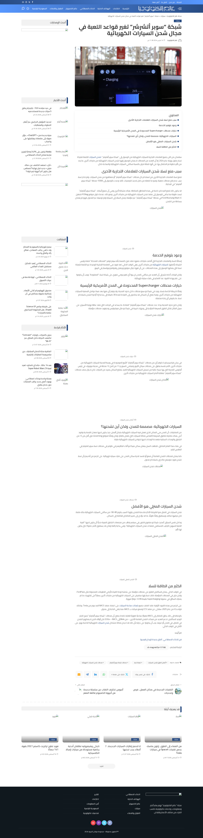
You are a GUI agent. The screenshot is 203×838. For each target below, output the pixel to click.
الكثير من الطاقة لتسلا (166, 147)
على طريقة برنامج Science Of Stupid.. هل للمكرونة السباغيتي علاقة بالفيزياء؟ (37, 309)
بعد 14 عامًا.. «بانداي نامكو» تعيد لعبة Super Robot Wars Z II (36, 366)
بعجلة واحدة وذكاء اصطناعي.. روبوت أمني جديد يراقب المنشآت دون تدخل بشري (37, 382)
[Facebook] (32, 2)
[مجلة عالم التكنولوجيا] (156, 8)
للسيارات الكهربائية (160, 265)
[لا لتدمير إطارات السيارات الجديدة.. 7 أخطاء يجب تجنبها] (122, 728)
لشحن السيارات (95, 157)
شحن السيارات (103, 623)
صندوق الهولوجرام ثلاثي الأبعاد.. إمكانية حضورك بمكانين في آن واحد (37, 293)
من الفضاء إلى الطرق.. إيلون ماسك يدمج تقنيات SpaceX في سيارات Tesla (164, 749)
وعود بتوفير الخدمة (167, 125)
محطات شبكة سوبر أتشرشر (118, 662)
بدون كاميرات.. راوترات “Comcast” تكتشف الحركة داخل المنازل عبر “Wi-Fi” (36, 338)
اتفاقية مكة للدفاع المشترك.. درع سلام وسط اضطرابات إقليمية (37, 353)
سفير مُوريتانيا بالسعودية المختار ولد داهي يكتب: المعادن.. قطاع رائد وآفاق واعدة (37, 250)
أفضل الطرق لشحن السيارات (157, 662)
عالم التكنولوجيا (172, 40)
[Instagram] (26, 2)
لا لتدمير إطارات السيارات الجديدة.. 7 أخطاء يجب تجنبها (123, 748)
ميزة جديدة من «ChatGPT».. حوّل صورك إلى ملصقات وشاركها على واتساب (36, 138)
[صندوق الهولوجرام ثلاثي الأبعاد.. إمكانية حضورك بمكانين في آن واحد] (61, 295)
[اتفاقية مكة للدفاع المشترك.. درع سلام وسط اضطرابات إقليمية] (61, 354)
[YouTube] (23, 2)
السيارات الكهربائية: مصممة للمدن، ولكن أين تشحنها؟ (151, 136)
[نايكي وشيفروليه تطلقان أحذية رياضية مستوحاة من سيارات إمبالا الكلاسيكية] (81, 728)
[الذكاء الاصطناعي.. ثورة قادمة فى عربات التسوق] (61, 280)
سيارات (178, 21)
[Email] (79, 674)
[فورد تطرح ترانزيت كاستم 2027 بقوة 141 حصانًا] (39, 728)
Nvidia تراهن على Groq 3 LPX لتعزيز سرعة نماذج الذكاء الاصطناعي (36, 153)
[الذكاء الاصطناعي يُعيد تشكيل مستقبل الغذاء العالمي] (61, 266)
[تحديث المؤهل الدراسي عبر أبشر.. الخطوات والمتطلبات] (61, 125)
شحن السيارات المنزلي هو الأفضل (161, 141)
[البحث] (23, 8)
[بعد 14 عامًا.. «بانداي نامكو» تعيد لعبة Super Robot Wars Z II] (61, 368)
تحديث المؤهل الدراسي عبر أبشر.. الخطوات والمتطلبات (37, 123)
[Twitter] (29, 2)
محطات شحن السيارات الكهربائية (92, 662)
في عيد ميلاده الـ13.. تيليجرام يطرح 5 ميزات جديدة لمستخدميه (36, 109)
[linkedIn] (95, 674)
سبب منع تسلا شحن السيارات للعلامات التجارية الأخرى (152, 120)
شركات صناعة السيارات (128, 606)
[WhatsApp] (103, 674)
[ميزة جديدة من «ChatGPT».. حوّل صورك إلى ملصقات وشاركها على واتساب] (61, 140)
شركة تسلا (137, 662)
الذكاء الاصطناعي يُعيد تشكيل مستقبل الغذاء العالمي (38, 264)
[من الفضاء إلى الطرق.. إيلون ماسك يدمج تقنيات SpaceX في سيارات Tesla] (163, 728)
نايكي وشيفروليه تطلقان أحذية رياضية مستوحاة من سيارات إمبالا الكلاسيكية (82, 749)
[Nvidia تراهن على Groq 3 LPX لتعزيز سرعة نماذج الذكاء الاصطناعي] (61, 155)
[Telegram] (87, 674)
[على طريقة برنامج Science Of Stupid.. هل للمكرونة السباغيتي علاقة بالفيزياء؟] (61, 311)
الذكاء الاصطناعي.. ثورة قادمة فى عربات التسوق (36, 278)
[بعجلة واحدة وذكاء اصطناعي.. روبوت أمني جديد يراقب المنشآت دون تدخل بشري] (61, 383)
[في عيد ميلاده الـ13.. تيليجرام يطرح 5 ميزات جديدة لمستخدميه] (61, 111)
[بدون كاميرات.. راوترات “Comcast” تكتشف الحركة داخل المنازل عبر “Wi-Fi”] (61, 340)
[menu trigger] (178, 8)
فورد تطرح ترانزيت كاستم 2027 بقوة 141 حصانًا (40, 748)
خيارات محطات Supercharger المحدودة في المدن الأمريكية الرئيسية (145, 131)
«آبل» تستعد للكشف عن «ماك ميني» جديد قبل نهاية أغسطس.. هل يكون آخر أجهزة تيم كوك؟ (37, 168)
